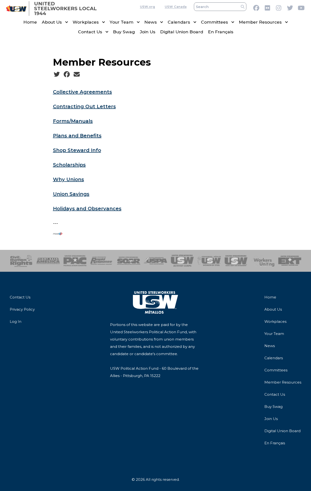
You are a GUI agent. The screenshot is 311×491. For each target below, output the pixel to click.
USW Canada (176, 7)
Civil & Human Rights (21, 261)
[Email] (76, 74)
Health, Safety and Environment (236, 261)
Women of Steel (209, 261)
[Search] (243, 7)
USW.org (147, 7)
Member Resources (260, 22)
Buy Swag (124, 31)
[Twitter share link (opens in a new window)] (56, 74)
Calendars (179, 22)
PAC (74, 261)
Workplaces (86, 22)
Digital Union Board (181, 31)
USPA (155, 261)
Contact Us (90, 31)
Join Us (147, 31)
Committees (214, 22)
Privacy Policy (22, 309)
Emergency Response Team (289, 261)
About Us (52, 22)
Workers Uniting (262, 261)
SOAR (128, 261)
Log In (15, 321)
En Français (220, 31)
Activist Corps (182, 261)
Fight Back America (48, 261)
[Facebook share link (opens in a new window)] (66, 74)
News (150, 22)
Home (30, 22)
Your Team (121, 22)
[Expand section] (66, 22)
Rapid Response (101, 261)
